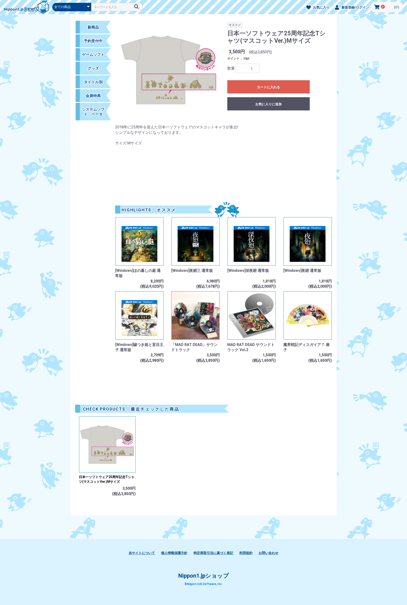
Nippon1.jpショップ (203, 575)
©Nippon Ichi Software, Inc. (203, 584)
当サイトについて (142, 553)
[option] (169, 72)
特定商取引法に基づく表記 (213, 553)
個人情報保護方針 (174, 553)
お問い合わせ (268, 553)
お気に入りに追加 (268, 104)
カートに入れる (268, 87)
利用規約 (245, 553)
